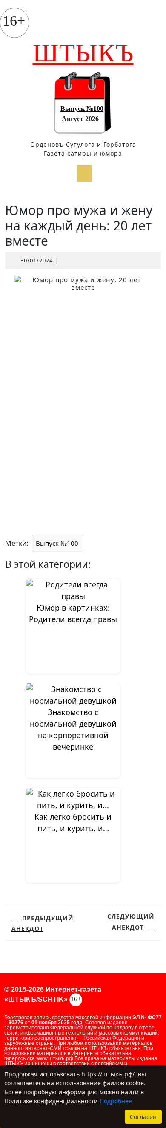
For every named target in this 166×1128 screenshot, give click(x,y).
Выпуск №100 (81, 108)
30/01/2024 (36, 260)
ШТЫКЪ (83, 53)
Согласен (143, 1117)
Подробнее (116, 1101)
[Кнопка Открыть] (84, 173)
